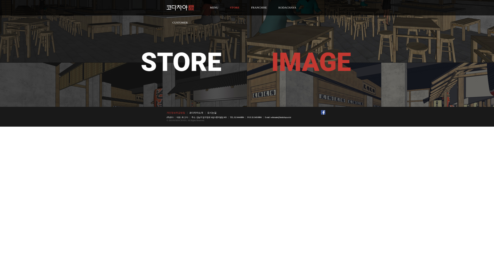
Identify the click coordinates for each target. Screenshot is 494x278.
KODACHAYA (287, 7)
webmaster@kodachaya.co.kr (281, 117)
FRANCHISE (259, 7)
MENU (214, 7)
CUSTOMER (180, 22)
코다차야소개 (196, 112)
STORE (235, 7)
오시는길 (212, 112)
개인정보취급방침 (176, 112)
